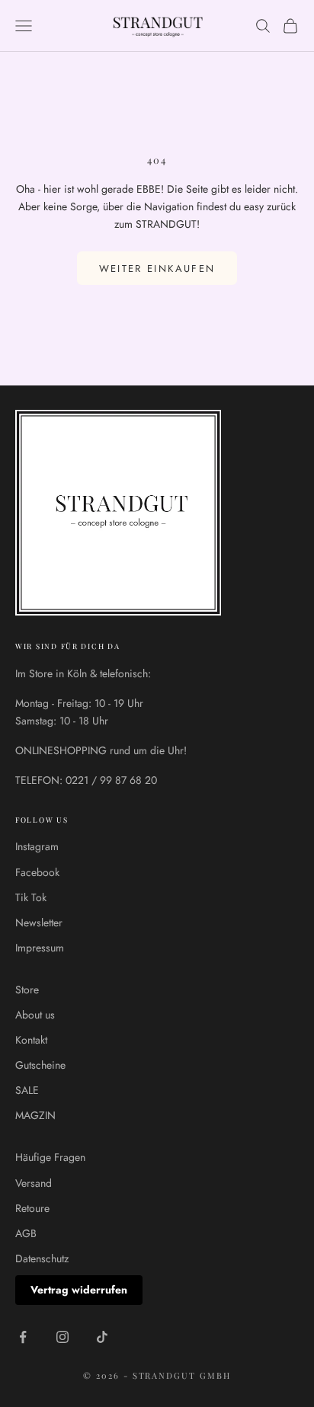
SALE (27, 1090)
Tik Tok (30, 897)
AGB (26, 1233)
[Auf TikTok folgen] (102, 1337)
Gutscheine (40, 1065)
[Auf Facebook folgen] (22, 1337)
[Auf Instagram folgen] (62, 1337)
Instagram (37, 846)
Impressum (39, 947)
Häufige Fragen (50, 1157)
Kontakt (31, 1039)
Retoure (32, 1208)
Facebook (37, 872)
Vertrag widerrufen (78, 1289)
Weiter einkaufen (157, 268)
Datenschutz (42, 1258)
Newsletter (38, 922)
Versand (33, 1183)
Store (27, 989)
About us (35, 1014)
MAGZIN (35, 1115)
